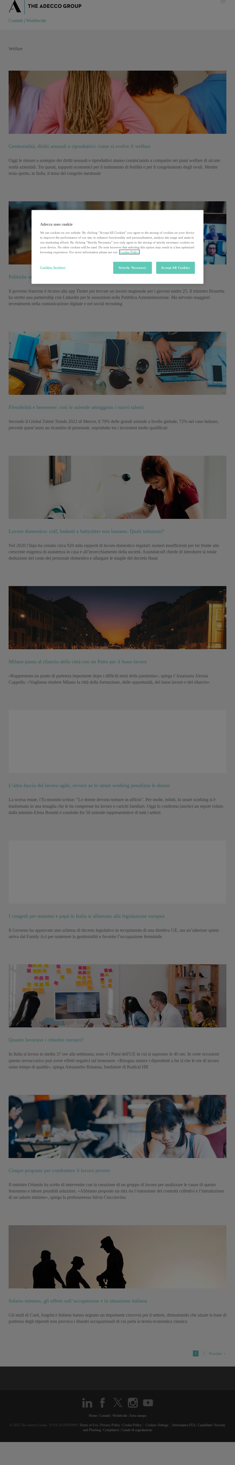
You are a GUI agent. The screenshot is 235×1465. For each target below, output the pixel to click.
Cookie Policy (129, 252)
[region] (117, 247)
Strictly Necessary (132, 267)
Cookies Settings (52, 267)
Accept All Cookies (175, 267)
